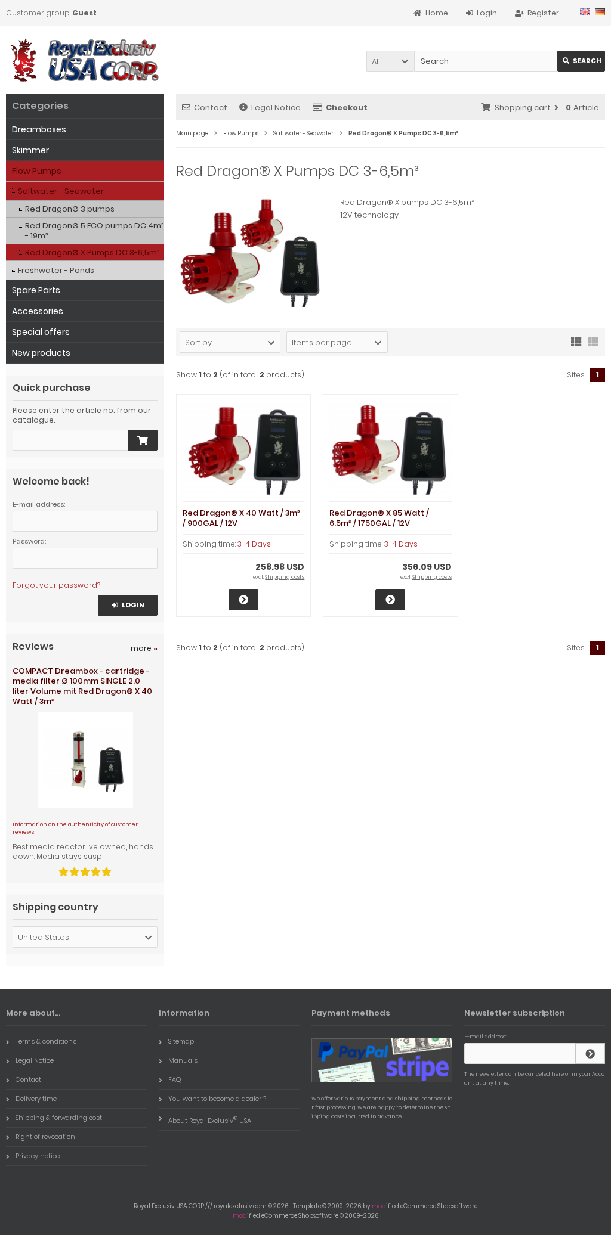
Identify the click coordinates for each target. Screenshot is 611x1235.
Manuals (183, 1060)
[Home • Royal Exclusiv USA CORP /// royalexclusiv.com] (85, 60)
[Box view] (576, 340)
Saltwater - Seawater (61, 191)
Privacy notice (38, 1155)
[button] (390, 61)
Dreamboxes (39, 129)
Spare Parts (36, 290)
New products (41, 353)
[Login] (590, 1053)
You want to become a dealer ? (217, 1098)
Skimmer (30, 150)
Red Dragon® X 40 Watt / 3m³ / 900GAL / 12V (241, 518)
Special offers (41, 332)
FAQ (174, 1079)
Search (581, 61)
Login (128, 605)
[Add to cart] (142, 440)
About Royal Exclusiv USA (209, 1119)
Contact (210, 107)
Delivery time (36, 1098)
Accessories (37, 311)
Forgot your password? (56, 585)
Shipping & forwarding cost (59, 1117)
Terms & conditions (46, 1041)
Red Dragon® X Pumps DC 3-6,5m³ (92, 252)
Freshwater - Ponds (56, 270)
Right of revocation (45, 1136)
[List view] (593, 340)
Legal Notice (276, 107)
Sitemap (181, 1041)
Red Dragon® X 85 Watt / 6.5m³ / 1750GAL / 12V (379, 518)
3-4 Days (254, 544)
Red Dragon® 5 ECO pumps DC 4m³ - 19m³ (94, 230)
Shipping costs (284, 577)
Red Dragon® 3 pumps (70, 209)
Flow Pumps (36, 171)
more (144, 648)
